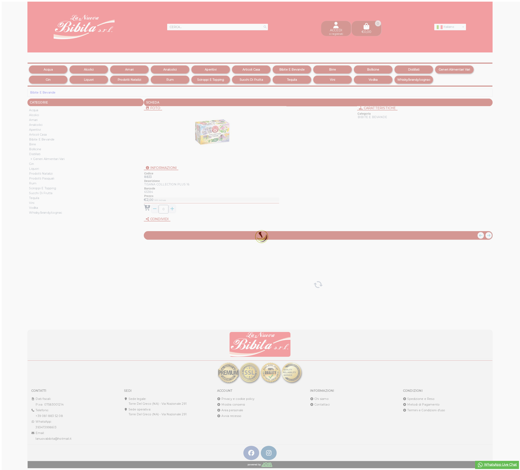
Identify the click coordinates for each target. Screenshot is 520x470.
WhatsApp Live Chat (500, 465)
